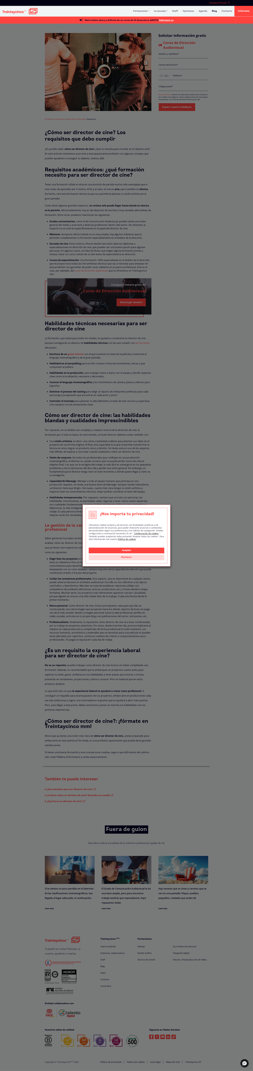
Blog (214, 11)
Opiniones (188, 11)
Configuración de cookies (146, 533)
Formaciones (140, 11)
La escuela (160, 11)
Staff (175, 11)
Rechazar (126, 557)
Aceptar (126, 550)
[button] (244, 1063)
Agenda (203, 11)
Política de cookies (127, 539)
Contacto (227, 11)
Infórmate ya (166, 20)
